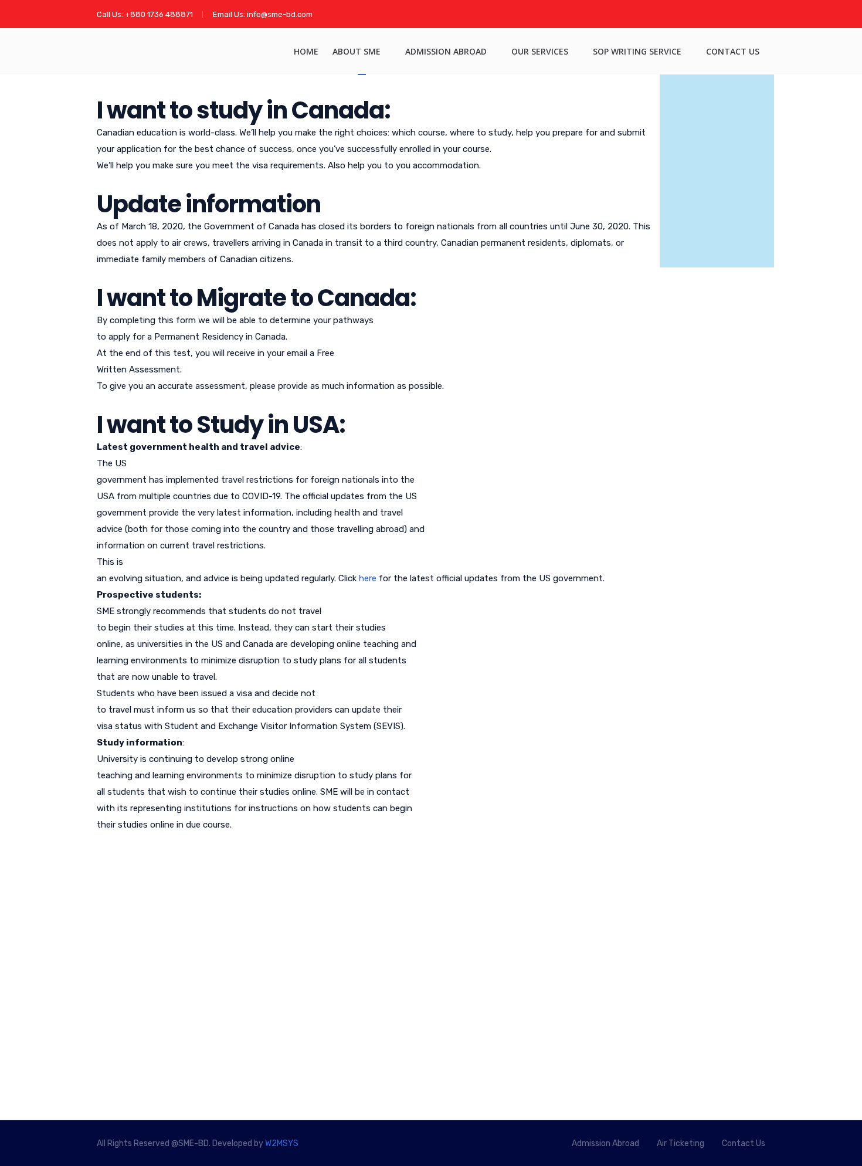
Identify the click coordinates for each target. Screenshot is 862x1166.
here (367, 578)
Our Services (539, 51)
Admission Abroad (446, 51)
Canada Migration (314, 930)
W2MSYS (281, 1143)
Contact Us (732, 51)
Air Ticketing (304, 975)
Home (306, 51)
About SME (356, 51)
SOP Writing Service (637, 51)
